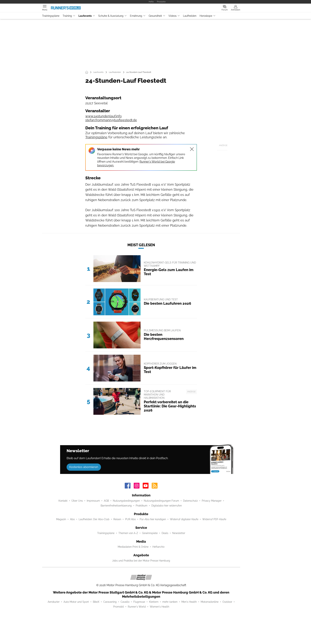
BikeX (96, 601)
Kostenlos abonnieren (83, 467)
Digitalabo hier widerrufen (166, 505)
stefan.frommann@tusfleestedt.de (111, 120)
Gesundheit (155, 15)
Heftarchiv (158, 546)
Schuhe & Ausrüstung (110, 15)
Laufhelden (189, 15)
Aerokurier (54, 601)
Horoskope (206, 15)
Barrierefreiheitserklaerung (116, 505)
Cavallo (125, 601)
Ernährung (136, 15)
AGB (106, 500)
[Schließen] (192, 149)
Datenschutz (190, 500)
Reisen (117, 519)
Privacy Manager (212, 500)
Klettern (153, 601)
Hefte (151, 1)
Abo (72, 519)
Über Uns (77, 500)
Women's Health (159, 606)
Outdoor (227, 601)
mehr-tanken (169, 601)
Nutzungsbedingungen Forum (161, 500)
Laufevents (85, 15)
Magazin (61, 519)
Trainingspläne (50, 15)
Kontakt (62, 500)
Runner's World (137, 606)
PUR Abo (130, 519)
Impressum (93, 500)
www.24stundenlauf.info (103, 116)
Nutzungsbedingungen (126, 500)
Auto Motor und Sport (76, 601)
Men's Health (189, 601)
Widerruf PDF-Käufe (214, 519)
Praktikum (141, 505)
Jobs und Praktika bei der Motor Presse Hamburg (141, 560)
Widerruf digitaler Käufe (184, 519)
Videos (172, 15)
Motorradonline (209, 601)
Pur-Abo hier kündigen (153, 519)
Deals (165, 533)
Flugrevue (139, 601)
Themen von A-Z (128, 533)
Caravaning (110, 601)
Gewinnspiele (150, 533)
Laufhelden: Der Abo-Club (94, 519)
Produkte (161, 1)
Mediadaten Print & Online (133, 546)
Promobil (118, 606)
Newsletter (178, 533)
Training (67, 15)
